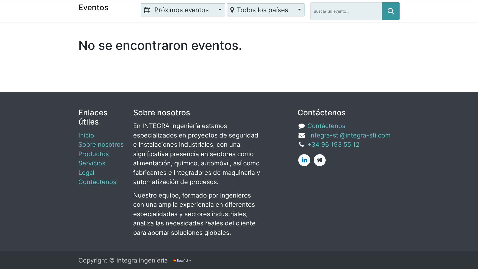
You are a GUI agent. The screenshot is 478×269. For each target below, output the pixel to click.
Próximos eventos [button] (182, 10)
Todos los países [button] (263, 10)
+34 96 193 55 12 (333, 144)
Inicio (86, 135)
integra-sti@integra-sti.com (349, 135)
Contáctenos (97, 182)
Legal (86, 172)
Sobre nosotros (101, 144)
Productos (93, 154)
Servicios (91, 163)
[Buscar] (391, 11)
